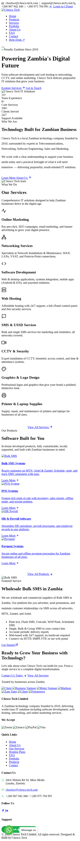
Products (14, 19)
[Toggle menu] (2, 47)
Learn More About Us (14, 177)
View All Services (38, 427)
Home (12, 16)
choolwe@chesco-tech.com (22, 789)
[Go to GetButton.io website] (9, 837)
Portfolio (14, 26)
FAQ (12, 32)
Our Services (16, 748)
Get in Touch (33, 88)
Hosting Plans (17, 751)
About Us (14, 29)
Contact (13, 36)
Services (14, 22)
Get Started (8, 645)
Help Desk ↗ (17, 39)
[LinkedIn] (6, 811)
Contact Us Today (12, 675)
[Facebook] (3, 811)
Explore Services (11, 88)
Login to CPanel (63, 6)
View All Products (38, 574)
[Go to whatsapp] (9, 830)
